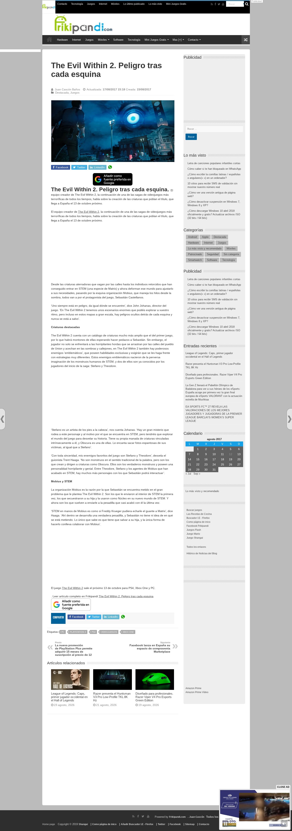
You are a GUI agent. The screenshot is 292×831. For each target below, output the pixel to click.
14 (189, 459)
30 (206, 469)
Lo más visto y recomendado (204, 248)
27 (239, 464)
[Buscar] (247, 4)
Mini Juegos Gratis (176, 4)
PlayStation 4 (78, 632)
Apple (205, 237)
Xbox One (128, 632)
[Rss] (211, 4)
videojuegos (109, 632)
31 (214, 469)
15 (197, 459)
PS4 (94, 632)
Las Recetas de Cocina (199, 514)
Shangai (83, 824)
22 (197, 464)
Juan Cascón (196, 817)
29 (197, 469)
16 (206, 459)
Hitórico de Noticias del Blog (202, 553)
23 (206, 464)
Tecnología (77, 4)
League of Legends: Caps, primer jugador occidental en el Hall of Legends (69, 697)
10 (214, 454)
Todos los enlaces (196, 547)
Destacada (62, 92)
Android (192, 237)
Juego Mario (193, 533)
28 (189, 469)
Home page (48, 824)
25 (222, 464)
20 (239, 459)
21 (189, 464)
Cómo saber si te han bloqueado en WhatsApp (214, 168)
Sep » (196, 473)
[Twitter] (219, 4)
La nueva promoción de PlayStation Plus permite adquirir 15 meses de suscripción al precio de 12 (73, 648)
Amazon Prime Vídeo (197, 692)
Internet (103, 4)
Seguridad (213, 254)
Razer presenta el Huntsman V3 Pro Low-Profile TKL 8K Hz (112, 697)
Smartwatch (195, 259)
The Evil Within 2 (88, 211)
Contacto (62, 4)
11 (222, 454)
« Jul (188, 473)
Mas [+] (177, 39)
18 (222, 459)
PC (62, 632)
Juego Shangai (195, 537)
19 (230, 459)
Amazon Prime (193, 688)
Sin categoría (231, 254)
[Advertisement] (112, 254)
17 (214, 459)
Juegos (91, 4)
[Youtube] (223, 4)
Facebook (175, 824)
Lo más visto (155, 4)
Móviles (115, 4)
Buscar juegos (194, 510)
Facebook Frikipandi (198, 526)
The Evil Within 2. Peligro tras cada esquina (126, 596)
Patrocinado (195, 254)
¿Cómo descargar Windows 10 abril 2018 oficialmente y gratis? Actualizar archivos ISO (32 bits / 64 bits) (214, 214)
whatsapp (110, 167)
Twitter (161, 824)
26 (230, 464)
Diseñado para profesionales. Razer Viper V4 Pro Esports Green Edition (154, 697)
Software (118, 39)
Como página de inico (198, 522)
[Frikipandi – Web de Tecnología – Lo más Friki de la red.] (88, 23)
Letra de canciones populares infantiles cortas (214, 163)
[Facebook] (215, 4)
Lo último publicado (134, 4)
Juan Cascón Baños (67, 89)
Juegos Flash (194, 529)
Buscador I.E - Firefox (198, 518)
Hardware (62, 39)
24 (214, 464)
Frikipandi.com (177, 817)
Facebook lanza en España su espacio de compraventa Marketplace (150, 647)
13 (239, 454)
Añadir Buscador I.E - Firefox (137, 824)
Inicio (49, 39)
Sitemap (189, 824)
